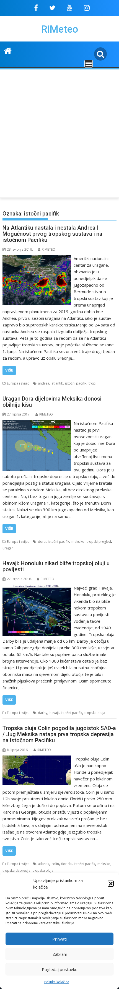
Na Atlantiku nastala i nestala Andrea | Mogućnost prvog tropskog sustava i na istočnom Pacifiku (52, 233)
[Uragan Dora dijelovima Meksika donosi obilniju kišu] (36, 423)
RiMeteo (59, 29)
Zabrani (60, 954)
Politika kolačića (56, 982)
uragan (8, 548)
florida (66, 863)
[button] (110, 883)
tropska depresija (16, 870)
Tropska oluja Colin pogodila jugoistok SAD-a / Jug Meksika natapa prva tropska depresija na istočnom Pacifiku (59, 734)
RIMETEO (48, 249)
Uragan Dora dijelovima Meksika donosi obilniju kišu (52, 401)
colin (55, 863)
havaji (54, 712)
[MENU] (88, 64)
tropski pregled (99, 541)
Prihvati (59, 939)
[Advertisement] (59, 132)
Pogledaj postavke (59, 969)
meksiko (77, 541)
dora (42, 541)
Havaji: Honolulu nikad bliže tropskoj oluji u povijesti (56, 566)
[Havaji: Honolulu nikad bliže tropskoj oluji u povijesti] (36, 588)
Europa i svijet (18, 383)
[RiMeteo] (8, 50)
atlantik (57, 383)
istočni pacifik (75, 383)
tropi (92, 383)
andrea (43, 383)
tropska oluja (94, 712)
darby (42, 712)
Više (9, 370)
